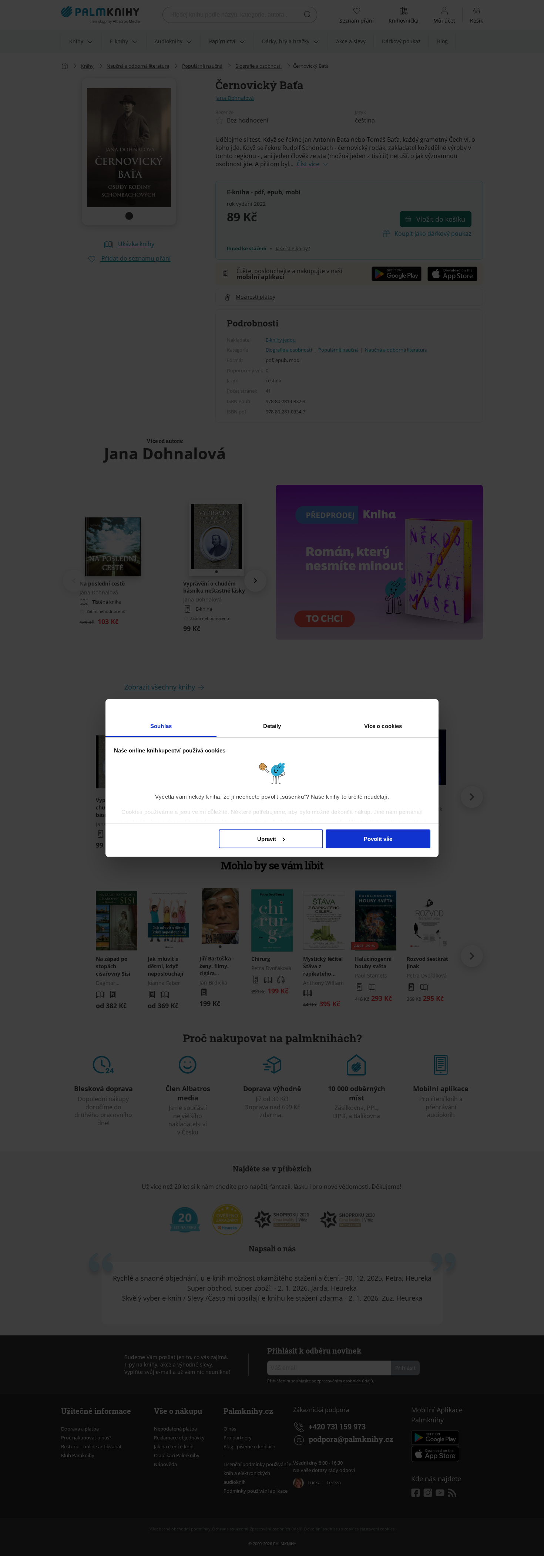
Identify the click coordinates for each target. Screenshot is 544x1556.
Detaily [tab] (272, 726)
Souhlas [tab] (161, 726)
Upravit (266, 839)
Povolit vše (378, 839)
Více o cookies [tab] (383, 726)
